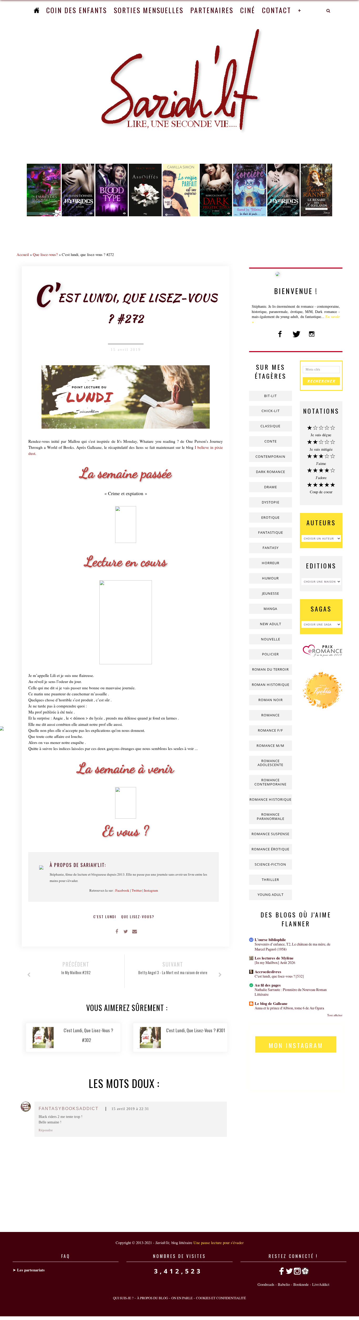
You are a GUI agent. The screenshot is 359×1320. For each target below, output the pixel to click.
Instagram (151, 890)
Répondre (46, 1130)
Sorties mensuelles (148, 10)
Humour (270, 578)
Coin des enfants (76, 10)
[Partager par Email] (135, 931)
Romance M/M (270, 745)
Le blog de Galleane (271, 1003)
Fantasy (271, 547)
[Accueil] (36, 10)
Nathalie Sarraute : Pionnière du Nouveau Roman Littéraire (291, 992)
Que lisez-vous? (45, 254)
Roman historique (270, 684)
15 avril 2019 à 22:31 (130, 1109)
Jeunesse (270, 593)
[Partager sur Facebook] (117, 931)
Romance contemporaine (270, 782)
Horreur (270, 563)
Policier (270, 654)
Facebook (122, 890)
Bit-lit (270, 395)
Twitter (137, 890)
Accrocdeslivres (268, 971)
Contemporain (270, 456)
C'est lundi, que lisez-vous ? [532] (279, 976)
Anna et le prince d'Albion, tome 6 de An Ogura (289, 1007)
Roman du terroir (270, 669)
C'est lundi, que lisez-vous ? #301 (195, 1030)
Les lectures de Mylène (274, 958)
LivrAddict (320, 1284)
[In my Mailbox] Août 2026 (275, 962)
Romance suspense (270, 833)
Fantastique (270, 532)
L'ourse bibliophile (270, 939)
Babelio (284, 1284)
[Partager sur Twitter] (126, 931)
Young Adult (271, 894)
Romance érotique (270, 849)
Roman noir (270, 699)
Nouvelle (270, 639)
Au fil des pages (268, 985)
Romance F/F (270, 730)
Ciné (247, 10)
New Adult (270, 624)
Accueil (23, 254)
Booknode (301, 1284)
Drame (270, 487)
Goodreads (266, 1284)
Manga (270, 608)
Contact (276, 10)
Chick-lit (270, 410)
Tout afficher (334, 1015)
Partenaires (211, 10)
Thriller (270, 879)
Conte (270, 441)
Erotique (270, 517)
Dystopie (270, 502)
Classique (270, 426)
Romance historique (270, 799)
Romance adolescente (270, 762)
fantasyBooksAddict (69, 1108)
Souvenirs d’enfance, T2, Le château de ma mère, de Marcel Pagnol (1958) (292, 946)
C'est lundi (105, 916)
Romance (270, 715)
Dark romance (270, 471)
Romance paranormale (270, 816)
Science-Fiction (270, 864)
